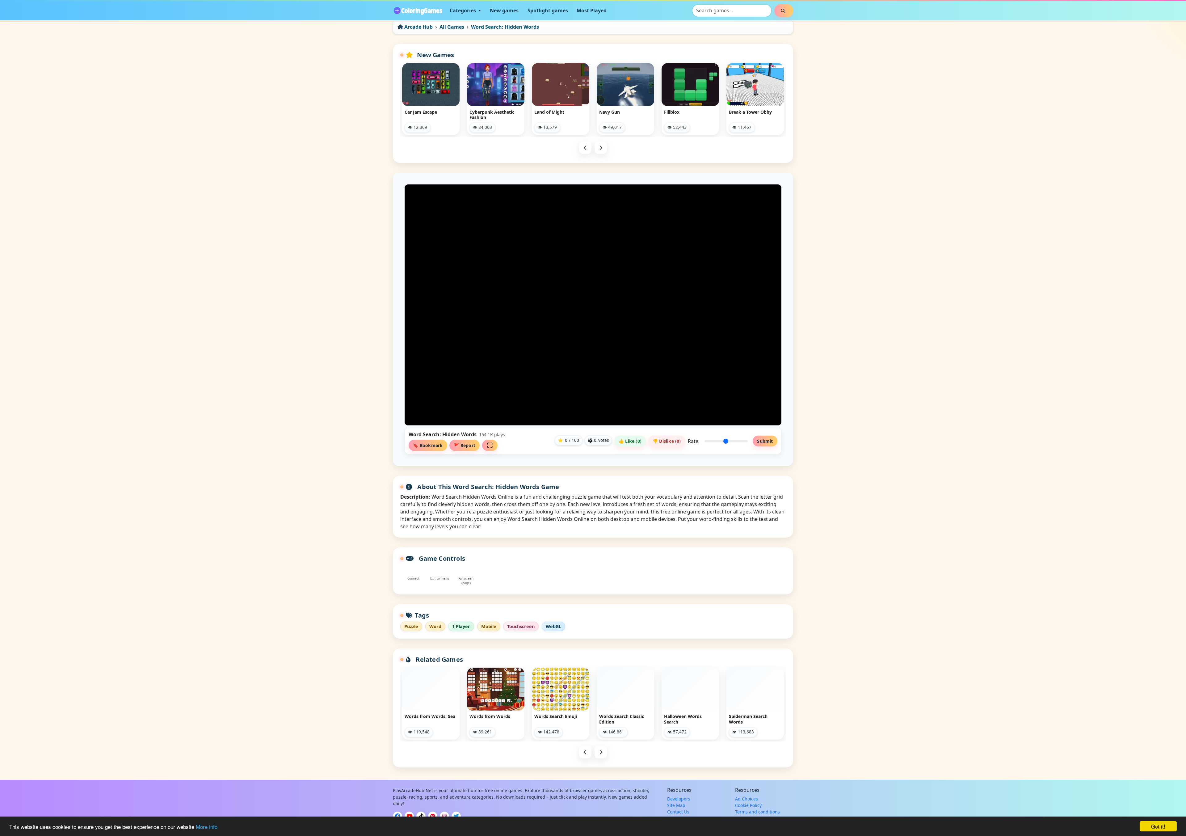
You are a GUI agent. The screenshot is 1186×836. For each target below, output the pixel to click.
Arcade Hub (418, 26)
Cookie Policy (748, 805)
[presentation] (585, 147)
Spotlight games (548, 10)
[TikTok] (421, 816)
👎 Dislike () (667, 441)
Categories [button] (463, 10)
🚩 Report (464, 445)
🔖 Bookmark (428, 445)
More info (206, 826)
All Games (451, 26)
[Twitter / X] (456, 816)
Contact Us (678, 812)
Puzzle (411, 626)
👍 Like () (630, 441)
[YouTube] (409, 816)
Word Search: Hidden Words (505, 26)
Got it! (1158, 826)
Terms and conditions (757, 812)
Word (435, 626)
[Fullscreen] (490, 445)
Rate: (694, 441)
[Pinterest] (432, 816)
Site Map (676, 805)
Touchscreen (521, 626)
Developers (678, 799)
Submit (765, 441)
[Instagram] (444, 816)
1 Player (461, 626)
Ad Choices (746, 799)
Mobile (488, 626)
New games (504, 10)
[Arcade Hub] (417, 10)
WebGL (553, 626)
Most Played (592, 10)
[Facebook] (397, 816)
